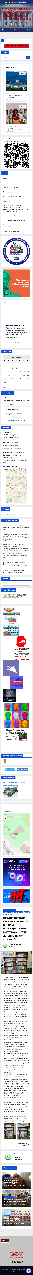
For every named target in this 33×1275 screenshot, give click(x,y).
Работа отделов (7, 914)
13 (16, 371)
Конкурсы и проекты (10, 183)
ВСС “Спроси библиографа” (12, 196)
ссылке (22, 141)
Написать (17, 343)
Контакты (6, 201)
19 (12, 375)
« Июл (5, 387)
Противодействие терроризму (14, 220)
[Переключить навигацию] (15, 30)
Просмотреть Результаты (16, 420)
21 (20, 375)
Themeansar (16, 1271)
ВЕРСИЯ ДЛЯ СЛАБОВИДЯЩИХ (17, 45)
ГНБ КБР (16, 24)
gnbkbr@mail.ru (13, 445)
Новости (26, 912)
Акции (5, 178)
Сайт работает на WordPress (10, 1269)
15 (24, 371)
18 (9, 375)
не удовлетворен (12, 409)
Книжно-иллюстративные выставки (13, 912)
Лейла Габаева (16, 944)
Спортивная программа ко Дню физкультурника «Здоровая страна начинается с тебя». (15, 564)
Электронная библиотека (12, 216)
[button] (27, 30)
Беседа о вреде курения (22, 1144)
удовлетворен (11, 405)
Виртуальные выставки (11, 187)
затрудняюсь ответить (14, 414)
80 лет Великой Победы (11, 231)
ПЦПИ (12, 1196)
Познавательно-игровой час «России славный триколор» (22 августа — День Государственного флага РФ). (16, 536)
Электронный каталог (10, 192)
